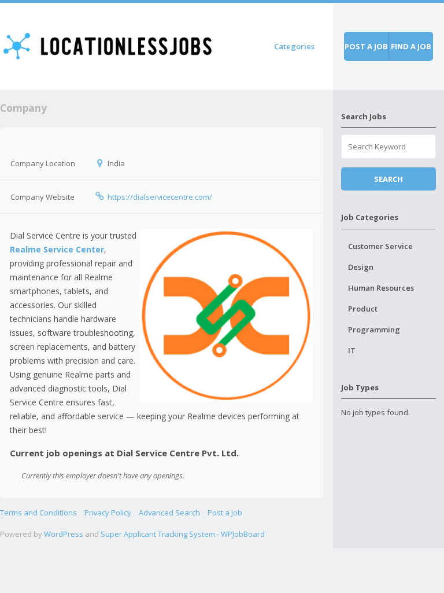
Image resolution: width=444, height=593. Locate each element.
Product (363, 308)
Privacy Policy (107, 512)
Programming (374, 329)
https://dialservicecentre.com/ (160, 197)
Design (360, 267)
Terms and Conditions (38, 512)
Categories (294, 46)
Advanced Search (169, 512)
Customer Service (380, 246)
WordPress (63, 534)
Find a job (411, 46)
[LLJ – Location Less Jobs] (108, 44)
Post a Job (225, 512)
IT (352, 350)
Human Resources (381, 288)
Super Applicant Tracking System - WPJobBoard (183, 534)
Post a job (366, 46)
